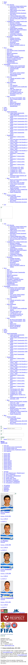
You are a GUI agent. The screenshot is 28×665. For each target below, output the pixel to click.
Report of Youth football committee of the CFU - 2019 (18, 180)
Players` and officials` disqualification (15, 105)
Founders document (15, 38)
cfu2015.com (4, 443)
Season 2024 (7, 456)
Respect (12, 20)
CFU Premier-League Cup (16, 92)
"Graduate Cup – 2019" (16, 170)
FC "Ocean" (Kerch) (9, 477)
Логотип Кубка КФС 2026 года (18, 18)
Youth (5, 110)
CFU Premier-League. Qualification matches (15, 449)
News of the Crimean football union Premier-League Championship (17, 74)
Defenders (6, 488)
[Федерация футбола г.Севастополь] (8, 627)
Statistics (12, 70)
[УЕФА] (14, 627)
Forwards (6, 491)
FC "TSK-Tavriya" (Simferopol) (12, 481)
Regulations (13, 42)
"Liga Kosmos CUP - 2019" (17, 168)
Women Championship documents (18, 202)
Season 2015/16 (8, 469)
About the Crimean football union (18, 6)
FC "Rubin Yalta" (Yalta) (10, 478)
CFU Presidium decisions (13, 56)
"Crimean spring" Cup (15, 90)
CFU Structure (10, 4)
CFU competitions (14, 40)
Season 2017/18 (8, 466)
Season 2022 (7, 459)
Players (5, 109)
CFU (5, 3)
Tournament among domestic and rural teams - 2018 (18, 176)
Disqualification (11, 61)
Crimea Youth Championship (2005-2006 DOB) (17, 113)
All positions (7, 485)
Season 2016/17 (8, 467)
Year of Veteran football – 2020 (17, 99)
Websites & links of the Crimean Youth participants (18, 187)
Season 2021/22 (8, 460)
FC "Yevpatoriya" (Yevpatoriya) (12, 482)
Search (5, 428)
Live (11, 84)
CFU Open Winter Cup (15, 89)
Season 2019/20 (8, 463)
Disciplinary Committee (16, 24)
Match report (10, 54)
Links (8, 96)
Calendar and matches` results (17, 67)
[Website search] (1, 426)
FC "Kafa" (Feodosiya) (9, 474)
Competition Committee (16, 33)
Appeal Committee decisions (14, 59)
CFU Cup (9, 52)
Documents (9, 36)
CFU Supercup (13, 85)
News (5, 47)
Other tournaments (11, 82)
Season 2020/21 (8, 462)
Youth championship (12, 111)
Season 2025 (7, 455)
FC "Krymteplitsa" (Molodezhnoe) (12, 475)
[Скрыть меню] (1, 437)
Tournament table (14, 68)
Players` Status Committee (16, 35)
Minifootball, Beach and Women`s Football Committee (18, 30)
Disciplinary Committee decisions (15, 57)
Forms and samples (14, 43)
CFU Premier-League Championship (16, 50)
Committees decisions (12, 60)
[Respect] (14, 621)
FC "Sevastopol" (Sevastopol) (11, 480)
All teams (6, 471)
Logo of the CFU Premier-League (18, 17)
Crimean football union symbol (17, 15)
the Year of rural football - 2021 (17, 97)
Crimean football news (12, 63)
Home (5, 2)
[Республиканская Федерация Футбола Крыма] (3, 627)
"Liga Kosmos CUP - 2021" (17, 167)
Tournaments (7, 64)
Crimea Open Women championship (15, 197)
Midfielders (6, 489)
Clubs (5, 107)
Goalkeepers (7, 486)
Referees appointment (12, 53)
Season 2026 (7, 453)
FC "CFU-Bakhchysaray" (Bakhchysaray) (14, 473)
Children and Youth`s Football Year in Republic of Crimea (18, 190)
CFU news (9, 49)
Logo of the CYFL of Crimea (17, 182)
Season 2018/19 (8, 464)
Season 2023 (7, 457)
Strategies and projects (15, 39)
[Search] (15, 493)
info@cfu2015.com (9, 645)
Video (11, 100)
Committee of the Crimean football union (17, 21)
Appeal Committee (14, 32)
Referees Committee (15, 22)
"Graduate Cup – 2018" (16, 171)
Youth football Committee (16, 28)
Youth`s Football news (15, 192)
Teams (11, 71)
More (8, 178)
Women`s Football (11, 195)
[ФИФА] (7, 634)
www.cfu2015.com (7, 652)
